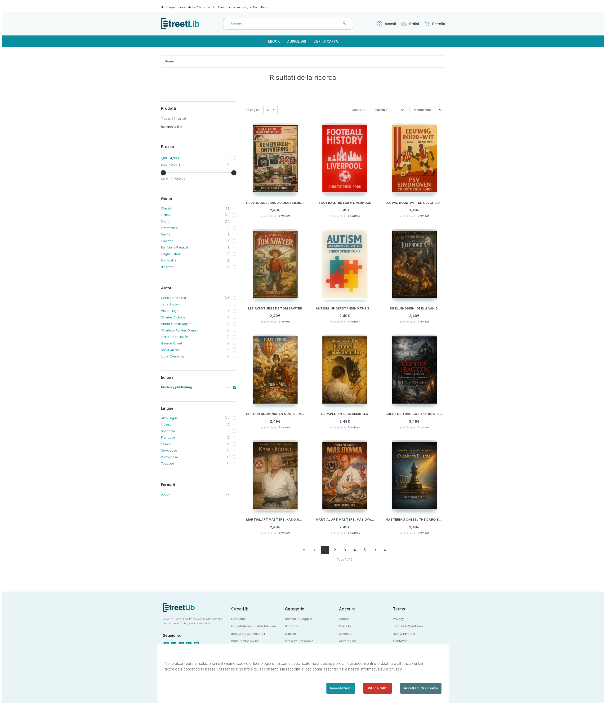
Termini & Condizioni (408, 626)
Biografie (291, 626)
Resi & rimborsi (404, 633)
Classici (291, 633)
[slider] (163, 172)
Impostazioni (340, 688)
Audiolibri (296, 41)
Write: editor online (245, 641)
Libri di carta (325, 41)
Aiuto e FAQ (347, 641)
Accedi (390, 24)
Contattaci (260, 7)
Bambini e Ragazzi (298, 619)
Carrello (345, 626)
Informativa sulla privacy (381, 669)
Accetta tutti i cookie (421, 688)
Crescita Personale (299, 641)
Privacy (398, 619)
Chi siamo (238, 619)
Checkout (346, 633)
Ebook (274, 41)
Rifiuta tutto (378, 688)
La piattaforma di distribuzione (253, 626)
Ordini (414, 24)
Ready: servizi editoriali (248, 633)
